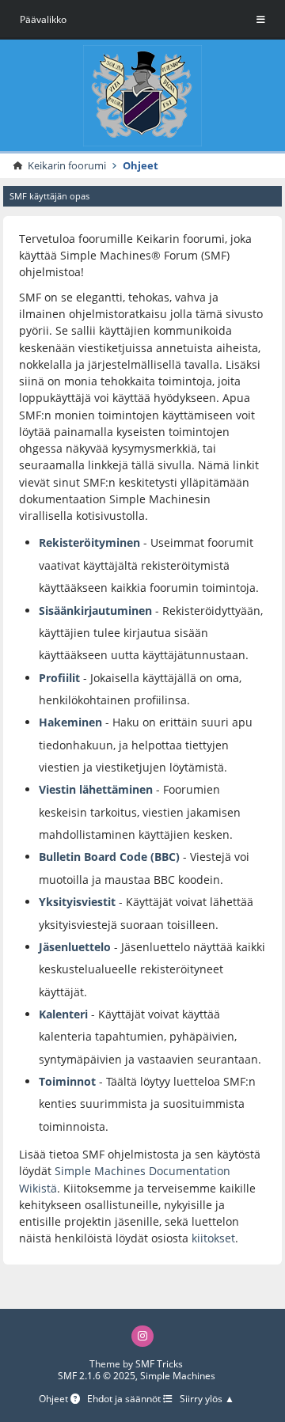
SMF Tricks (159, 1364)
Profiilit (59, 677)
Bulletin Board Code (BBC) (111, 856)
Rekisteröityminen (89, 542)
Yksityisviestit (77, 901)
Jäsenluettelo (75, 946)
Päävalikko (43, 19)
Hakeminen (70, 722)
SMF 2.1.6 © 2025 (96, 1375)
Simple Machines (177, 1375)
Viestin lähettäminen (96, 789)
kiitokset (213, 1238)
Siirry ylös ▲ (207, 1399)
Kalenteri (63, 1014)
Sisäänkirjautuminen (95, 610)
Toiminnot (67, 1081)
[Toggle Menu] (260, 20)
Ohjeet (54, 1399)
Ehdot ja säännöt (125, 1399)
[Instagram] (142, 1336)
